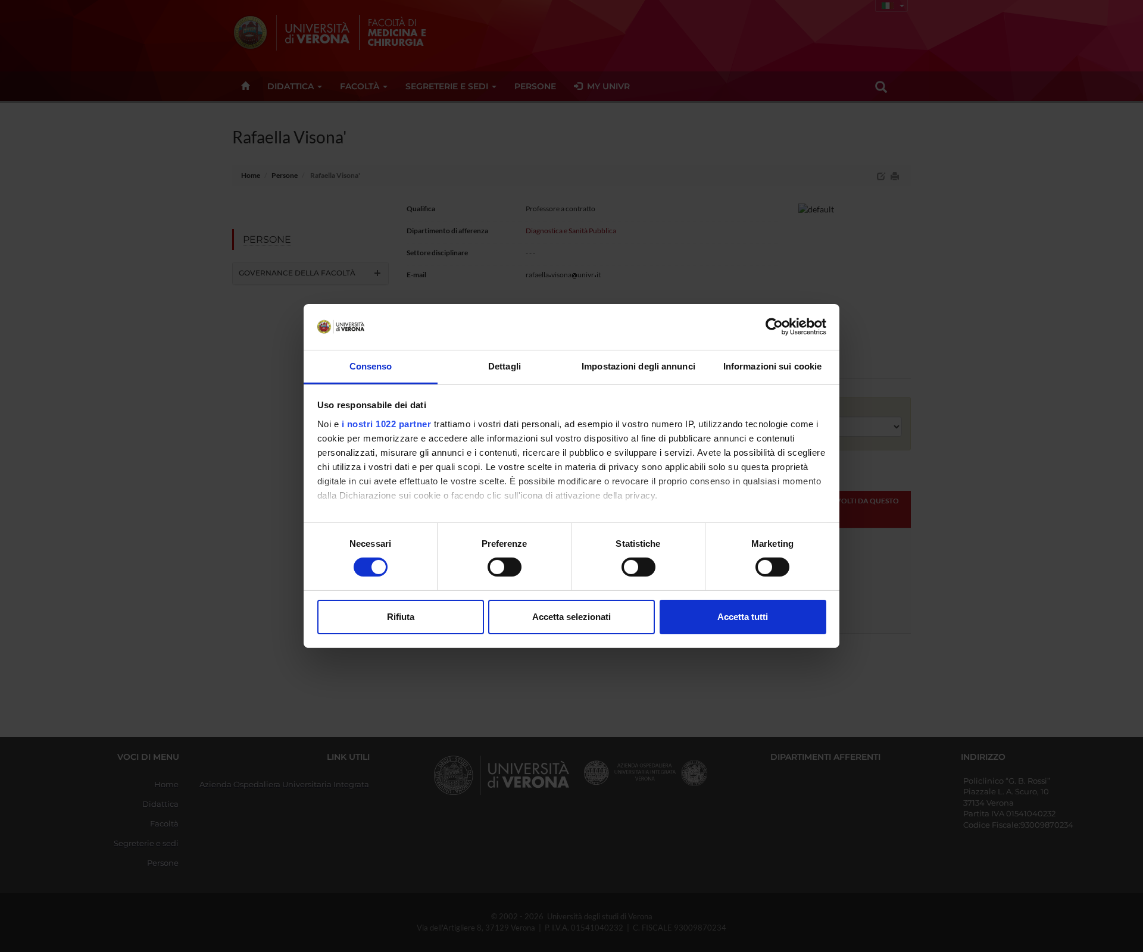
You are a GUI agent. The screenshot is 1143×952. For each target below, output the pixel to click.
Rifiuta (400, 617)
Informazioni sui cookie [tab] (772, 366)
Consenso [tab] (370, 366)
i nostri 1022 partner (387, 424)
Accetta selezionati (571, 617)
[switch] (504, 567)
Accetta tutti (742, 617)
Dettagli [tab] (504, 366)
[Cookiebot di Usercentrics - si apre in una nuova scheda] (774, 327)
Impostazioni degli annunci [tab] (638, 366)
